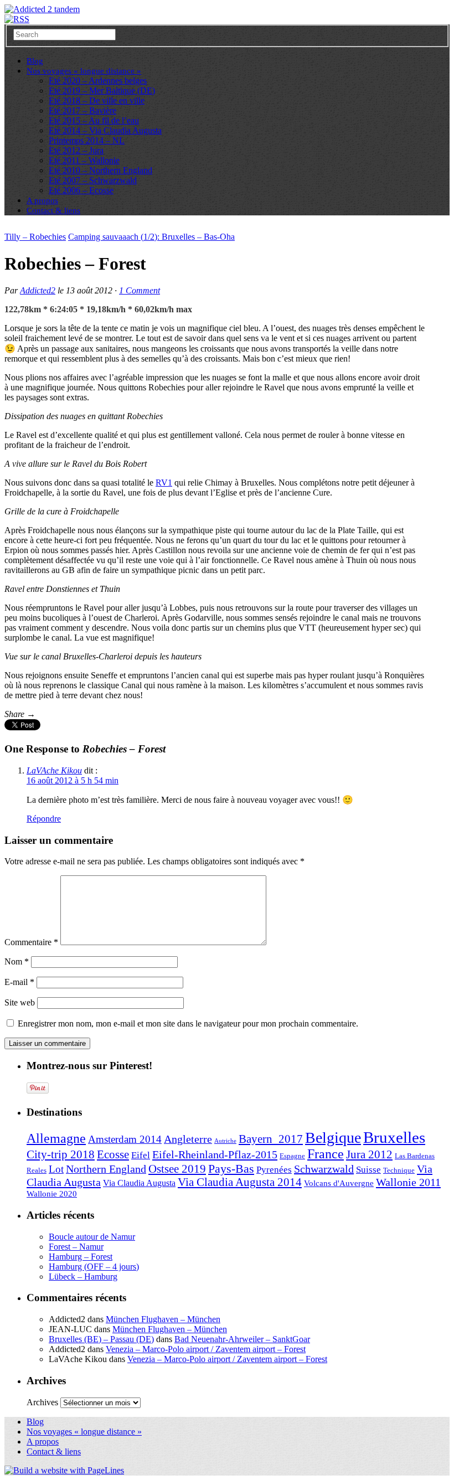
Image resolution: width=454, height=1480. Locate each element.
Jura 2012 (369, 1154)
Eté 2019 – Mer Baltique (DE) (102, 90)
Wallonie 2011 (408, 1182)
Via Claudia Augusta (139, 1183)
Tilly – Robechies (35, 236)
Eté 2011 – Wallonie (84, 160)
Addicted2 (37, 290)
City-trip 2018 (61, 1154)
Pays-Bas (231, 1168)
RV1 (164, 482)
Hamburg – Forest (80, 1256)
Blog (35, 1421)
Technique (399, 1170)
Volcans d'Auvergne (339, 1183)
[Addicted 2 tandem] (42, 9)
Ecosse (113, 1154)
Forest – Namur (76, 1246)
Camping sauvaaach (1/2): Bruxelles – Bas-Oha (151, 236)
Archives (42, 1402)
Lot (56, 1169)
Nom (16, 961)
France (325, 1154)
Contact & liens (53, 210)
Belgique (333, 1137)
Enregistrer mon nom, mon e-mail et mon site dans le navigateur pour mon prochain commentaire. (188, 1023)
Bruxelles (394, 1137)
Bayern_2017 (271, 1139)
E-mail (19, 982)
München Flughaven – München (163, 1319)
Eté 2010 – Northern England (100, 170)
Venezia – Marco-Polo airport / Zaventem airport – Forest (206, 1349)
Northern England (106, 1169)
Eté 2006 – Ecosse (81, 190)
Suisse (368, 1169)
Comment (139, 290)
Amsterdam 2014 (125, 1139)
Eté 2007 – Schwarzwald (93, 180)
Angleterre (188, 1139)
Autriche (225, 1141)
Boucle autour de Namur (92, 1236)
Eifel (140, 1155)
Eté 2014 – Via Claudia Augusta (105, 130)
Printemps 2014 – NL (87, 140)
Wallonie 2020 (52, 1193)
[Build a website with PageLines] (64, 1470)
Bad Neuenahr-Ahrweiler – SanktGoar (242, 1339)
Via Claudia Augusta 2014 (240, 1182)
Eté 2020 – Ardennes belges (98, 80)
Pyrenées (274, 1169)
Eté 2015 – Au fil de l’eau (94, 120)
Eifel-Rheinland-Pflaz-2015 (214, 1154)
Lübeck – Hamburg (83, 1276)
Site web (19, 1002)
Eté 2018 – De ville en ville (97, 100)
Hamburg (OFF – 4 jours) (94, 1266)
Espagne (292, 1156)
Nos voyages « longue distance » (84, 70)
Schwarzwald (324, 1169)
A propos (43, 1441)
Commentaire (31, 942)
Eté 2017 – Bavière (82, 110)
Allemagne (56, 1138)
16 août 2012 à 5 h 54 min (72, 780)
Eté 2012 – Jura (76, 150)
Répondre (44, 818)
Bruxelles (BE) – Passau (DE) (101, 1339)
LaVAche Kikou (54, 770)
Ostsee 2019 (177, 1169)
